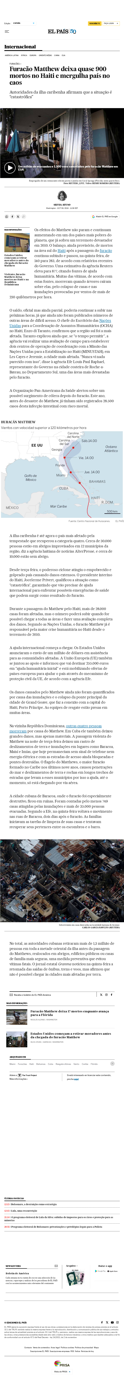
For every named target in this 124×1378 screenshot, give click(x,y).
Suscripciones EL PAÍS (39, 1351)
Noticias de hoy (87, 1351)
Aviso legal (55, 1348)
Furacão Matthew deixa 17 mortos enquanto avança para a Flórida (70, 1013)
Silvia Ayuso (62, 204)
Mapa (96, 1348)
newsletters (13, 1266)
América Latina (12, 55)
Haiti (62, 250)
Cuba (50, 1064)
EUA (63, 55)
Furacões (15, 64)
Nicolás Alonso (38, 1020)
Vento (76, 1064)
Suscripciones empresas (60, 1351)
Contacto (28, 1348)
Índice (77, 1351)
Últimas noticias (14, 1198)
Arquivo (71, 1266)
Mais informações (18, 1079)
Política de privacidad (84, 1348)
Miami (12, 1064)
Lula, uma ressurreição (24, 1210)
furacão (106, 250)
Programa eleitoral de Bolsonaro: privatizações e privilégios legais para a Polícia (56, 1226)
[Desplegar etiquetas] (112, 1063)
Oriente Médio (45, 55)
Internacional (20, 47)
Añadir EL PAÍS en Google (107, 216)
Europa (33, 55)
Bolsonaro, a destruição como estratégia (34, 1204)
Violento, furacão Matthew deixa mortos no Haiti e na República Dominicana (16, 279)
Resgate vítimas (63, 1064)
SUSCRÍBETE (94, 23)
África (24, 55)
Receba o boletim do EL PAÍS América (32, 995)
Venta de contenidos (41, 1348)
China (56, 55)
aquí (76, 1079)
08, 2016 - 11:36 (67, 208)
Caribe (85, 1064)
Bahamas (40, 1064)
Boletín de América (17, 1273)
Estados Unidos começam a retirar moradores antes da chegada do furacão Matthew (16, 260)
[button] (62, 143)
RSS (72, 1351)
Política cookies (67, 1348)
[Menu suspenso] (7, 31)
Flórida (94, 1064)
